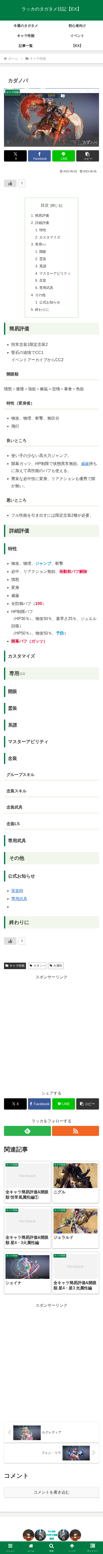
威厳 (85, 463)
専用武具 (46, 288)
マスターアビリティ (55, 273)
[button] (87, 156)
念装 (42, 280)
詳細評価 (42, 223)
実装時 (17, 891)
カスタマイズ (49, 237)
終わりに (42, 309)
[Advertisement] (51, 1032)
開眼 (42, 252)
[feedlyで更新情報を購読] (27, 1131)
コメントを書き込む (52, 1492)
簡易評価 (42, 215)
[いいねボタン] (10, 183)
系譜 (42, 266)
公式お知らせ (49, 302)
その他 (40, 295)
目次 (45, 205)
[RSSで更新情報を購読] (75, 1131)
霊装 (42, 259)
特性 (42, 230)
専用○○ (40, 244)
